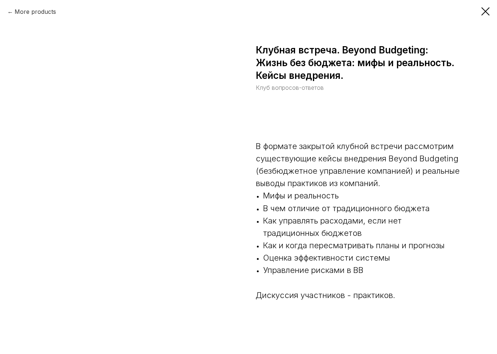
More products (35, 11)
